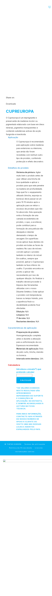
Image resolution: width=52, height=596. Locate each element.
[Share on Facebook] (16, 97)
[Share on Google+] (22, 97)
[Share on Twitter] (19, 97)
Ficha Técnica (26, 82)
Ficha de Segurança (26, 89)
